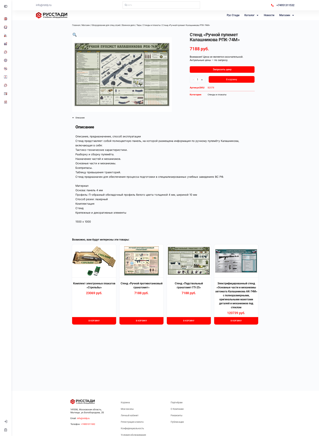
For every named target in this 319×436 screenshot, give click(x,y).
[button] (74, 34)
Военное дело (128, 25)
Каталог (249, 15)
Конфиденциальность (132, 428)
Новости (269, 15)
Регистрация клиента (132, 422)
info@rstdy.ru (44, 5)
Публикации (177, 422)
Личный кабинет (130, 415)
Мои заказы (127, 409)
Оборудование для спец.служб (106, 25)
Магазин (284, 15)
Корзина (125, 402)
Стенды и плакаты (151, 25)
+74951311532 (88, 424)
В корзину (231, 79)
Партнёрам (176, 402)
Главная (76, 25)
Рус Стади (233, 15)
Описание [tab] (80, 118)
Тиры (139, 25)
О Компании (177, 409)
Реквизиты (176, 415)
